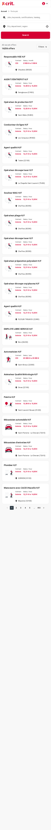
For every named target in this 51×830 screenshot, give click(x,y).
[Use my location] (47, 26)
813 (39, 508)
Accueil (4, 11)
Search (25, 35)
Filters (41, 47)
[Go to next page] (44, 508)
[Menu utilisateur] (45, 3)
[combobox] (25, 27)
